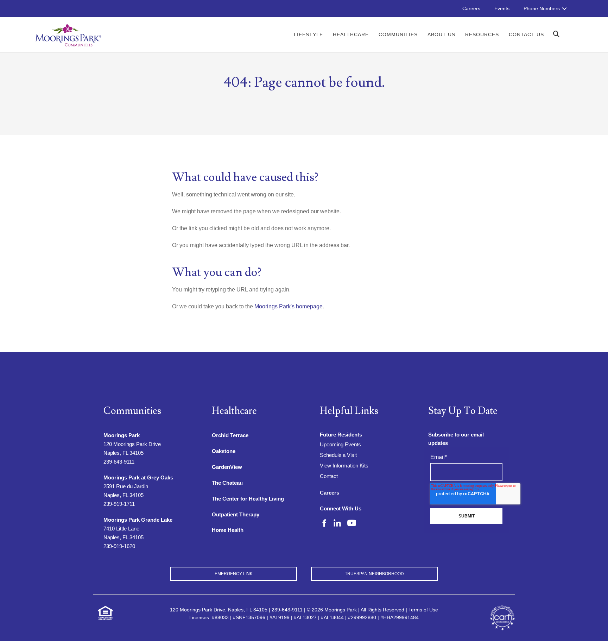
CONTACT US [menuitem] (526, 34)
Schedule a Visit (338, 455)
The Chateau (227, 483)
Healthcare (234, 410)
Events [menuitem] (501, 8)
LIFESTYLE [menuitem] (308, 34)
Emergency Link (234, 573)
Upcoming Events (340, 444)
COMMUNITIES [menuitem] (398, 34)
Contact (329, 476)
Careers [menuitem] (471, 8)
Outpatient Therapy (235, 514)
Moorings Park (121, 435)
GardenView (227, 467)
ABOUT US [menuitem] (441, 34)
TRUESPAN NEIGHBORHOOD (374, 573)
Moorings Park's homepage (288, 306)
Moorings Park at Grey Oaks (138, 477)
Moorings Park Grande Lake (137, 520)
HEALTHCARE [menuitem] (351, 34)
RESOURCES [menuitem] (482, 34)
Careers (329, 493)
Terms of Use (423, 609)
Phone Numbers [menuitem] (542, 8)
